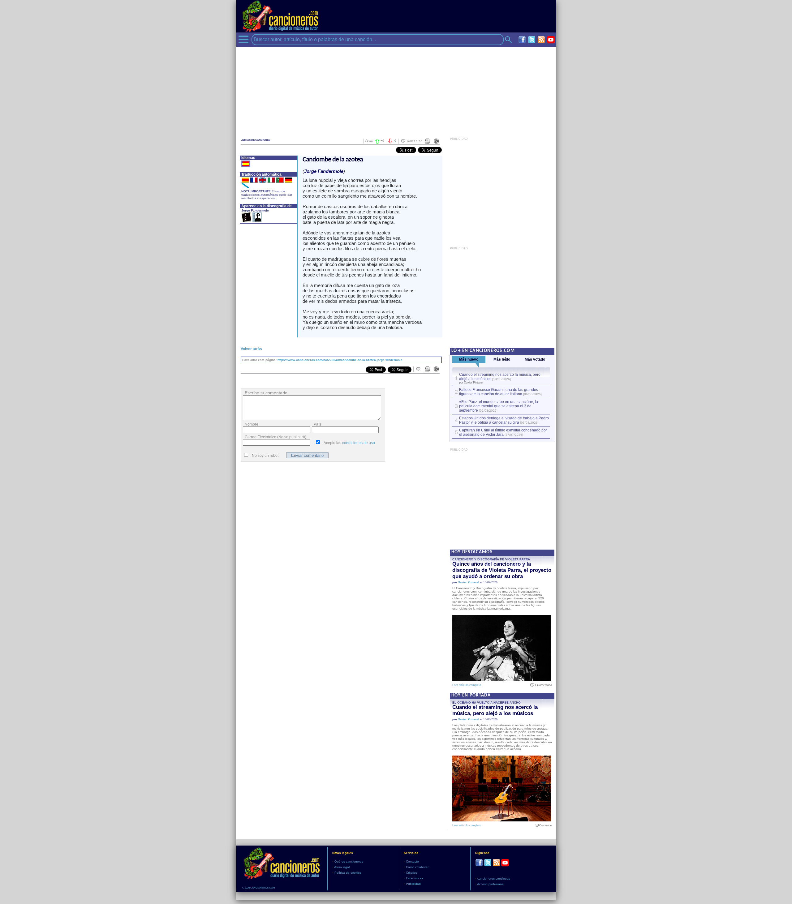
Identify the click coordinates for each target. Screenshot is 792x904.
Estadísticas (414, 878)
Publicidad (413, 883)
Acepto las (349, 443)
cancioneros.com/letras (493, 878)
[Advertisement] (396, 90)
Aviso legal (342, 867)
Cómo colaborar (417, 867)
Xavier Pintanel (468, 582)
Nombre (251, 424)
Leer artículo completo (466, 685)
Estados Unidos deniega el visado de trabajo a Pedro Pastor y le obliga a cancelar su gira (504, 420)
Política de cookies (347, 872)
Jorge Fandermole (255, 210)
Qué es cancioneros (348, 861)
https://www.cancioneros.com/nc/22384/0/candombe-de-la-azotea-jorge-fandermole (340, 360)
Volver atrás (251, 349)
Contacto (412, 861)
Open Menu (243, 39)
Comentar (414, 141)
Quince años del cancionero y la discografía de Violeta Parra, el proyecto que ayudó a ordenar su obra (501, 570)
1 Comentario (542, 685)
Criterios (411, 872)
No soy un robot (265, 455)
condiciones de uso (358, 443)
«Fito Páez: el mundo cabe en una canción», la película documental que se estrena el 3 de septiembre (498, 406)
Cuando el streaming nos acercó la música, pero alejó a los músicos (495, 710)
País (317, 424)
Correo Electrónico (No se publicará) (275, 437)
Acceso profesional (490, 884)
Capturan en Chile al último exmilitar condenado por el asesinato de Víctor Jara (503, 432)
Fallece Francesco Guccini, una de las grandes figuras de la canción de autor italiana (498, 392)
